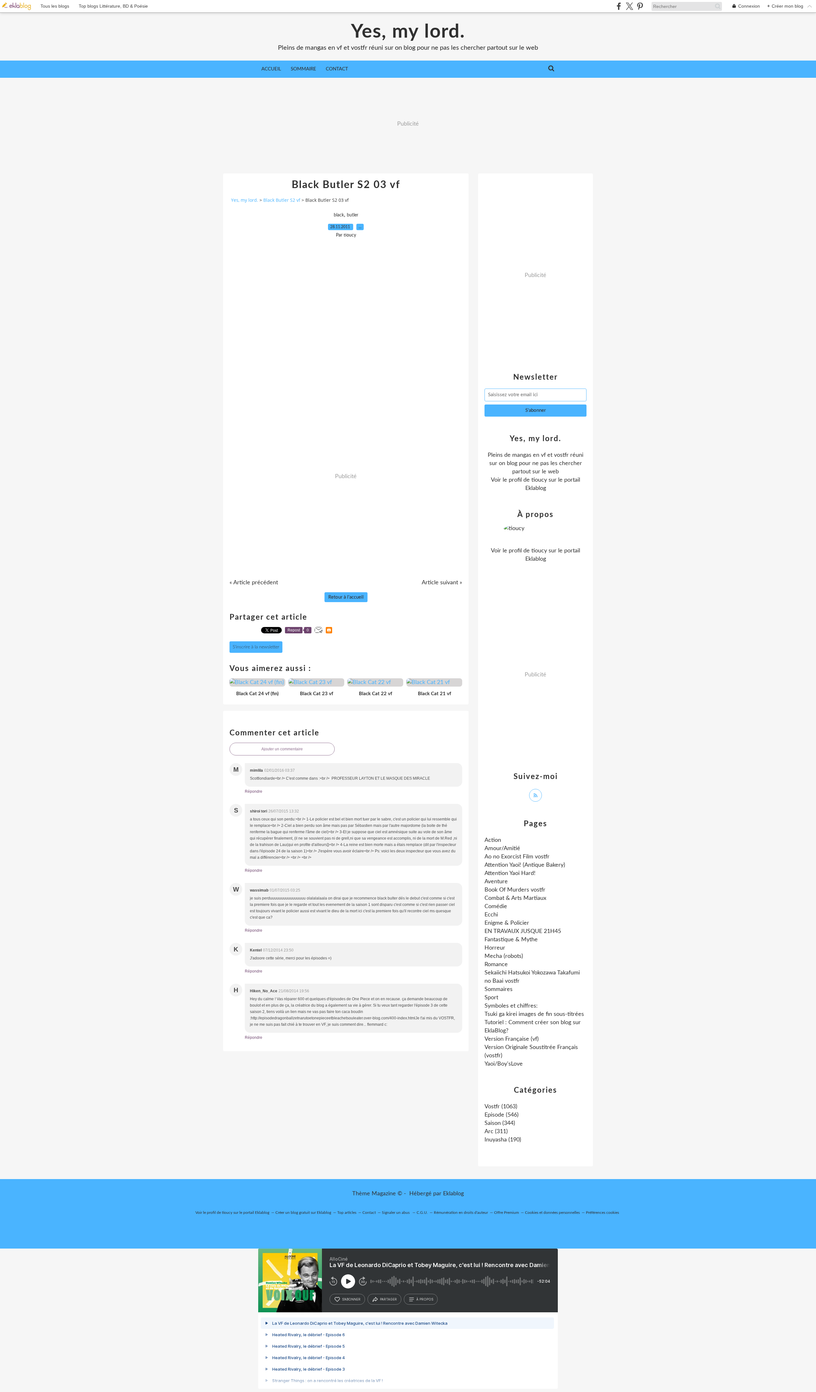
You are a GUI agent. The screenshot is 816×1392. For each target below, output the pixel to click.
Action (492, 840)
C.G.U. (422, 1212)
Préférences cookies (602, 1212)
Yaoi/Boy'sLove (503, 1064)
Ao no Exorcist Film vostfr (517, 857)
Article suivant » (442, 583)
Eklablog (453, 1194)
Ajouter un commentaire (282, 749)
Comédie (495, 906)
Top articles (346, 1212)
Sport (491, 998)
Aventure (496, 882)
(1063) (500, 1107)
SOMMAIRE (303, 69)
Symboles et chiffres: (511, 1006)
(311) (496, 1131)
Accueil (271, 69)
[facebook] (619, 6)
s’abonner (351, 1299)
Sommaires (498, 989)
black (339, 215)
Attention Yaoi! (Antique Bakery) (524, 865)
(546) (501, 1115)
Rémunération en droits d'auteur (461, 1212)
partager (388, 1299)
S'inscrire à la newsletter (256, 647)
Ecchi (491, 915)
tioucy (539, 480)
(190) (502, 1140)
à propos (424, 1299)
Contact (337, 69)
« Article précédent (253, 583)
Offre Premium (506, 1212)
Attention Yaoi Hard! (510, 873)
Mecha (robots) (503, 956)
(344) (499, 1123)
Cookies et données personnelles (552, 1212)
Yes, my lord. (408, 31)
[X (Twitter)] (629, 6)
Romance (496, 964)
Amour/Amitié (502, 848)
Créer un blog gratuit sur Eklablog (303, 1212)
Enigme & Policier (506, 923)
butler (352, 215)
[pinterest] (640, 6)
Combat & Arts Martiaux (515, 898)
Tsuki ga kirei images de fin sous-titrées (534, 1014)
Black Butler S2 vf (281, 200)
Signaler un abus (396, 1212)
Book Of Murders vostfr (514, 890)
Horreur (494, 948)
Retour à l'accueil (346, 597)
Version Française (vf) (511, 1039)
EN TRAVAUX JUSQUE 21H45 (522, 931)
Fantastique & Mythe (511, 940)
